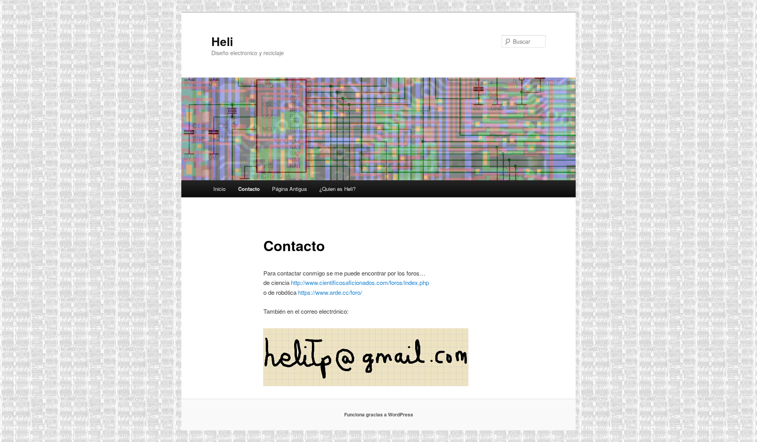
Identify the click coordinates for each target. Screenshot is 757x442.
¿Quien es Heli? (337, 188)
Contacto (249, 188)
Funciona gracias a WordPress (378, 414)
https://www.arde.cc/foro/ (330, 292)
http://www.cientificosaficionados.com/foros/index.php (360, 282)
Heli (222, 41)
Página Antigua (289, 188)
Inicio (219, 188)
